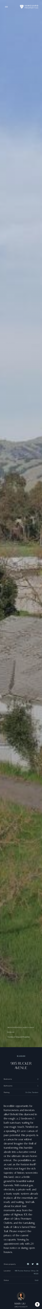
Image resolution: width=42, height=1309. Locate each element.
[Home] (29, 7)
